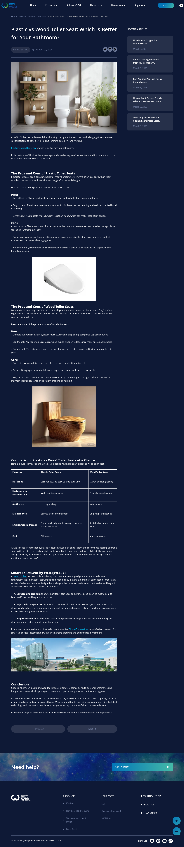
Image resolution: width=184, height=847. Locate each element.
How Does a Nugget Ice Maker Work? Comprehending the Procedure (145, 42)
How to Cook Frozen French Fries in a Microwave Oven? (147, 100)
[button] (181, 5)
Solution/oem (151, 796)
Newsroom (25, 16)
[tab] (33, 5)
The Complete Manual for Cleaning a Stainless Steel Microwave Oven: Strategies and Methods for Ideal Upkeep (147, 119)
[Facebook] (158, 841)
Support (107, 796)
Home (16, 16)
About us (148, 804)
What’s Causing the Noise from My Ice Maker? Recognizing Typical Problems (146, 61)
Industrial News (38, 16)
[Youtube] (152, 841)
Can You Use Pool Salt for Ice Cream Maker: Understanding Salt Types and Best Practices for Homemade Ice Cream (147, 80)
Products (69, 796)
